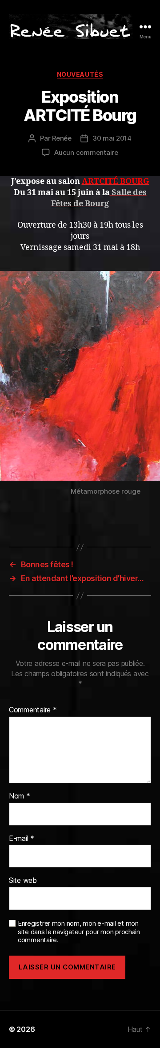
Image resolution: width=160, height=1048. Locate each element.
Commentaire (33, 710)
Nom (19, 796)
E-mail (21, 839)
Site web (23, 881)
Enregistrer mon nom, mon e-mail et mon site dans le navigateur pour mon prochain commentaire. (79, 931)
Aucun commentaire (86, 152)
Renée (62, 138)
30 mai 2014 (112, 138)
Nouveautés (80, 74)
